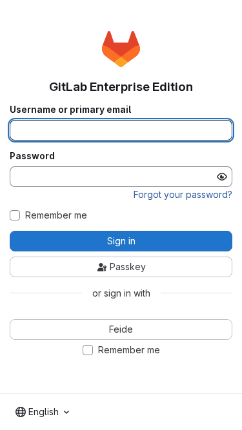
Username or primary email (70, 109)
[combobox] (42, 412)
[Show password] (222, 176)
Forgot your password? (183, 194)
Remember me (56, 215)
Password (32, 156)
